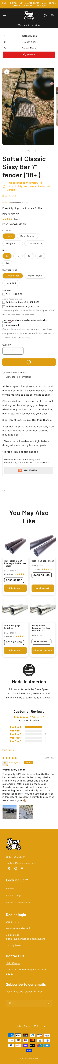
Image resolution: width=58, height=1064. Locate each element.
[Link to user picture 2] (25, 811)
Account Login (14, 895)
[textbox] (30, 36)
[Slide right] (35, 151)
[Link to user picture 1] (9, 811)
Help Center (13, 963)
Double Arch (35, 243)
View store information (19, 377)
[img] (9, 758)
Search (10, 888)
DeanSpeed (33, 1058)
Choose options (42, 650)
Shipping (6, 203)
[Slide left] (22, 151)
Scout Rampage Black (43, 561)
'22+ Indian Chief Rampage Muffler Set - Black (15, 563)
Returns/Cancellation (18, 902)
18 (18, 256)
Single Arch (13, 243)
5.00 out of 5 (37, 717)
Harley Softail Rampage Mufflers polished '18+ (41, 628)
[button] (4, 15)
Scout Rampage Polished (12, 626)
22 (40, 256)
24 (7, 263)
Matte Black (35, 275)
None (9, 236)
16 (7, 256)
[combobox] (29, 36)
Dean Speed (27, 236)
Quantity (6, 345)
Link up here (13, 945)
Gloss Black (13, 275)
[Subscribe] (48, 1003)
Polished (11, 283)
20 (29, 256)
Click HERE (12, 922)
